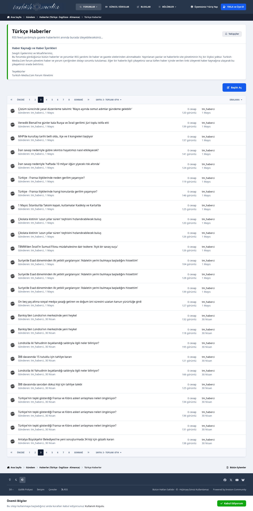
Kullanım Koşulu (94, 506)
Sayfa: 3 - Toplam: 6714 (107, 99)
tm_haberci (37, 112)
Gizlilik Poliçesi (25, 489)
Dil (10, 489)
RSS (66, 489)
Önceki (20, 99)
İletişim (40, 489)
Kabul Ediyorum (233, 503)
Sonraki (78, 99)
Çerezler (53, 489)
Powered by (229, 489)
